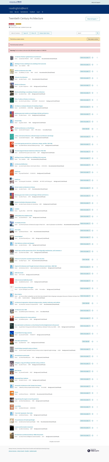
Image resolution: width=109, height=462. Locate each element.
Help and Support (96, 2)
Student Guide (33, 451)
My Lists (17, 12)
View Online (86, 129)
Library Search (21, 451)
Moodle (27, 451)
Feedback (32, 12)
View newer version (93, 39)
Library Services (13, 451)
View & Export (92, 19)
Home (11, 12)
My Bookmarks (24, 12)
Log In (38, 12)
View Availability (85, 57)
